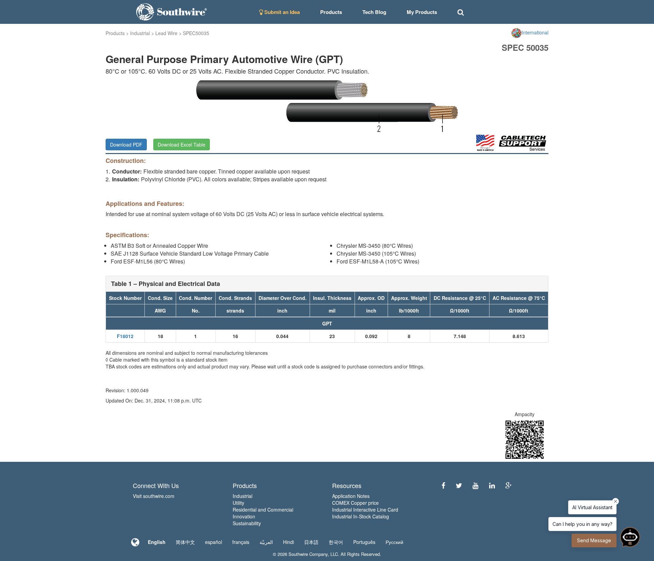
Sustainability (247, 523)
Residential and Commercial (263, 509)
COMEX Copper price (355, 502)
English (157, 542)
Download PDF (126, 144)
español (213, 542)
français (240, 542)
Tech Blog (374, 12)
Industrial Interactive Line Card (365, 509)
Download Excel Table (181, 144)
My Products (422, 12)
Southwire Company (308, 554)
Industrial (140, 33)
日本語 (311, 542)
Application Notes (351, 495)
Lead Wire (166, 33)
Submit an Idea (281, 12)
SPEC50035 (196, 33)
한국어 (336, 542)
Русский (394, 542)
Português (364, 542)
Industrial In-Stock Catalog (360, 516)
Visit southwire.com (153, 495)
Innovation (244, 516)
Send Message (594, 540)
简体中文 (185, 542)
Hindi (288, 542)
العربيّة (266, 542)
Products (115, 33)
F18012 (125, 336)
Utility (238, 502)
